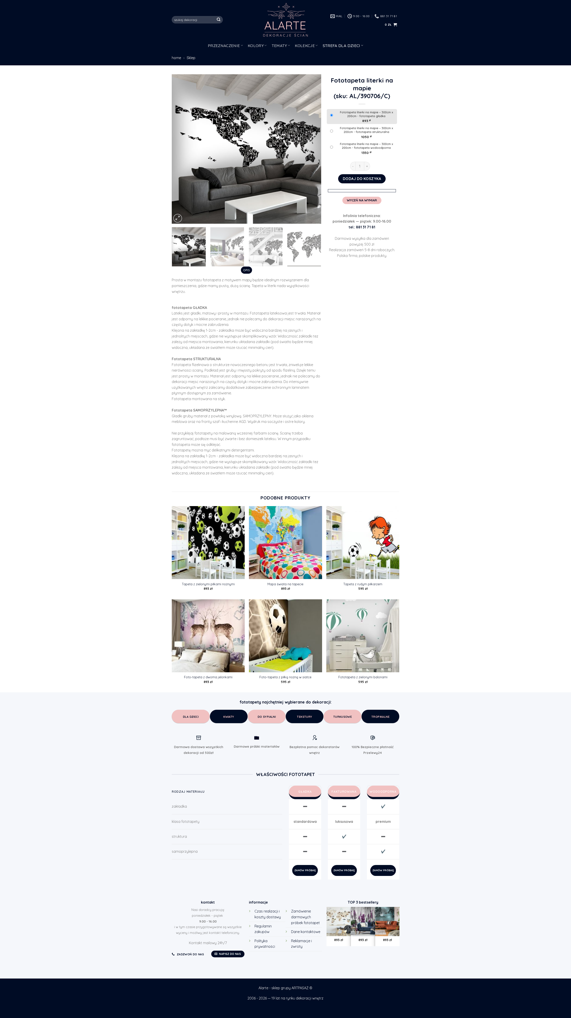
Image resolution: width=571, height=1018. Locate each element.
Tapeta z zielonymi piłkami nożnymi (208, 584)
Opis (246, 270)
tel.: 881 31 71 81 (362, 227)
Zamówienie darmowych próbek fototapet (305, 917)
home (176, 58)
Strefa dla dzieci (341, 45)
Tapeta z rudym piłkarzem (362, 584)
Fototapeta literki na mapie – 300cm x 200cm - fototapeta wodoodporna (366, 145)
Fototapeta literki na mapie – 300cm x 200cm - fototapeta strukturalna (366, 130)
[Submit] (219, 20)
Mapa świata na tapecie (285, 584)
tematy (279, 45)
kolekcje (305, 45)
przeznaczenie (224, 45)
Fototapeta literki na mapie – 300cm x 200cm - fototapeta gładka (366, 114)
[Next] (312, 149)
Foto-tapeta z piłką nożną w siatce (285, 677)
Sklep (191, 58)
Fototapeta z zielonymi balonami (362, 677)
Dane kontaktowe (305, 931)
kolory (256, 45)
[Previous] (180, 149)
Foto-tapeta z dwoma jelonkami (208, 677)
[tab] (246, 270)
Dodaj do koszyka (362, 178)
